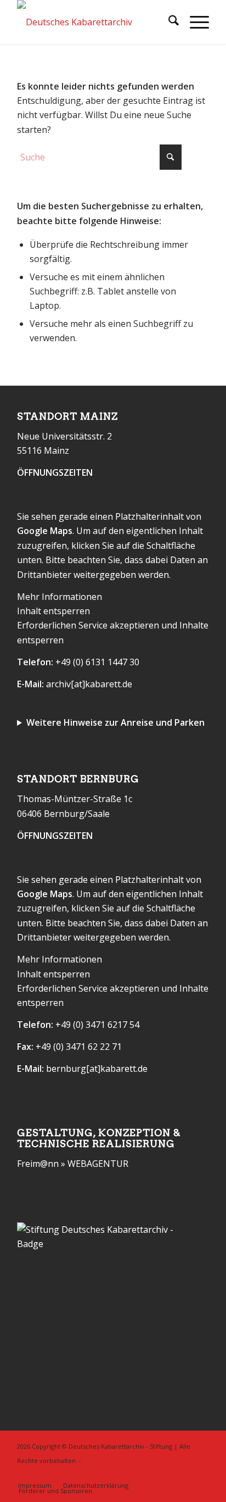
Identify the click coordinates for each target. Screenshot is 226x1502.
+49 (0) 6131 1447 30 (97, 662)
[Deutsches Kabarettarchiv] (94, 22)
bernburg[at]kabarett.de (97, 1068)
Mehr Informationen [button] (59, 597)
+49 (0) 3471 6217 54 (97, 1025)
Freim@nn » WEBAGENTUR (72, 1164)
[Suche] (168, 22)
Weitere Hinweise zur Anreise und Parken (115, 722)
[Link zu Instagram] (201, 1474)
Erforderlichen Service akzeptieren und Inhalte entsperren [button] (112, 632)
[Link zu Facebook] (184, 1474)
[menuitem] (168, 22)
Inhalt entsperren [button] (53, 611)
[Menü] (194, 22)
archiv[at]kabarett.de (89, 684)
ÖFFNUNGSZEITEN (55, 472)
